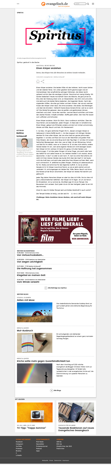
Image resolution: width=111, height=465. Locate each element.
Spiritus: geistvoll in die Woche (28, 62)
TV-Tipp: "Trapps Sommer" (31, 428)
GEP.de (58, 442)
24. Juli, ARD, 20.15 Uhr (26, 425)
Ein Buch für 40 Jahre (67, 425)
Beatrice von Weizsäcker (37, 259)
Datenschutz (57, 460)
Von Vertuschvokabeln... (30, 255)
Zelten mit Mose (26, 300)
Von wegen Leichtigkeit (30, 262)
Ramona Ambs (34, 253)
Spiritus (20, 13)
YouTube (19, 446)
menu (18, 4)
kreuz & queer (23, 328)
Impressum (65, 460)
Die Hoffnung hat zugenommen (34, 269)
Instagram (19, 444)
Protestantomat (41, 446)
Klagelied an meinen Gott (31, 275)
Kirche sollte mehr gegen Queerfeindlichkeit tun (43, 361)
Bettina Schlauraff (59, 77)
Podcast (39, 448)
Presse (51, 460)
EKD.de (59, 444)
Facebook (19, 442)
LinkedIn (19, 455)
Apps (38, 451)
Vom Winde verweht (28, 282)
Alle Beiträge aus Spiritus (57, 288)
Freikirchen (60, 448)
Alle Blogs (57, 390)
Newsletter (40, 444)
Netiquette (45, 460)
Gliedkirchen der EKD (64, 446)
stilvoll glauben (24, 297)
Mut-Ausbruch (25, 331)
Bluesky (18, 451)
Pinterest (19, 448)
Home (38, 81)
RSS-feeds (39, 442)
